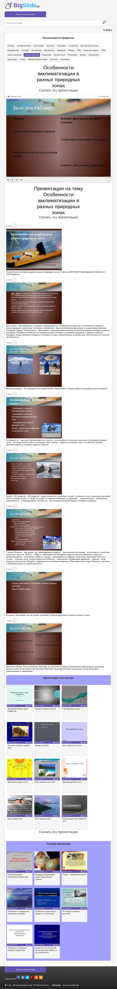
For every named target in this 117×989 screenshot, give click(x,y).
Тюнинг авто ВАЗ (42, 746)
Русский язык (59, 55)
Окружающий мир (32, 55)
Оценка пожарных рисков (45, 709)
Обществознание (15, 55)
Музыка (71, 50)
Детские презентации (90, 46)
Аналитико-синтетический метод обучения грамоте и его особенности (46, 950)
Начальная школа (91, 50)
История (25, 50)
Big (27, 5)
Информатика (13, 50)
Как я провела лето (43, 819)
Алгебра (11, 46)
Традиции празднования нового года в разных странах (45, 877)
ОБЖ (103, 50)
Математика (49, 50)
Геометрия (73, 46)
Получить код (15, 96)
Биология (50, 46)
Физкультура (94, 55)
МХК (79, 50)
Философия (12, 59)
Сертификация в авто (71, 709)
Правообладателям (23, 985)
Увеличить (104, 96)
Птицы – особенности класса (74, 875)
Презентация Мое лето (72, 782)
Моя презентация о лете (18, 782)
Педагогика (46, 55)
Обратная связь (42, 985)
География (61, 46)
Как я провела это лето (71, 746)
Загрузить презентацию (25, 14)
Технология (72, 55)
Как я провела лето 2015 (45, 782)
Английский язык (24, 46)
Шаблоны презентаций (37, 59)
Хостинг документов (71, 985)
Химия (22, 59)
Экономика (64, 59)
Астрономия (39, 46)
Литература (36, 50)
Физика (83, 55)
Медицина (61, 50)
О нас (9, 985)
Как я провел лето (15, 819)
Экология (54, 59)
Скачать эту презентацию (58, 90)
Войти (108, 30)
